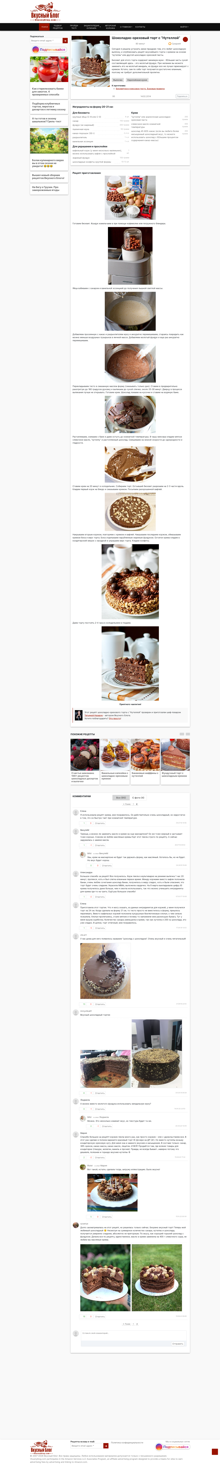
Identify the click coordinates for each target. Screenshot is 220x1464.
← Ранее (126, 801)
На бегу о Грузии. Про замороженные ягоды (45, 189)
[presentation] (182, 734)
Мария (103, 1162)
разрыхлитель (80, 137)
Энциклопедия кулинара (91, 26)
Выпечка (117, 80)
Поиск (45, 27)
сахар (75, 121)
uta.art (83, 932)
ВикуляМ (103, 850)
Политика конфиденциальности (127, 1442)
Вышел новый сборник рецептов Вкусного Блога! (48, 177)
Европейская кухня (137, 80)
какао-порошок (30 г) (84, 133)
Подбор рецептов (58, 26)
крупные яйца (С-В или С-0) (87, 117)
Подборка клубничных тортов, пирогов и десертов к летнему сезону (49, 106)
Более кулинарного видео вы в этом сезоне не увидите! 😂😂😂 (48, 163)
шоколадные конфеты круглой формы (92, 162)
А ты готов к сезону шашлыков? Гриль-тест (46, 120)
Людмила (104, 1114)
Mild (89, 850)
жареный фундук (81, 157)
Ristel (90, 1162)
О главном (125, 27)
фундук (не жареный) (83, 125)
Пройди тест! (74, 26)
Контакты (140, 27)
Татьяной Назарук (94, 715)
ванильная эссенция (83, 141)
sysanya (84, 1221)
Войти (183, 27)
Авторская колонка (110, 26)
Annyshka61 (86, 1008)
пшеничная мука (81, 129)
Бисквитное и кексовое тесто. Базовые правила (140, 88)
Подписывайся (52, 50)
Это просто (115, 718)
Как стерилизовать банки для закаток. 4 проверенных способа (48, 91)
